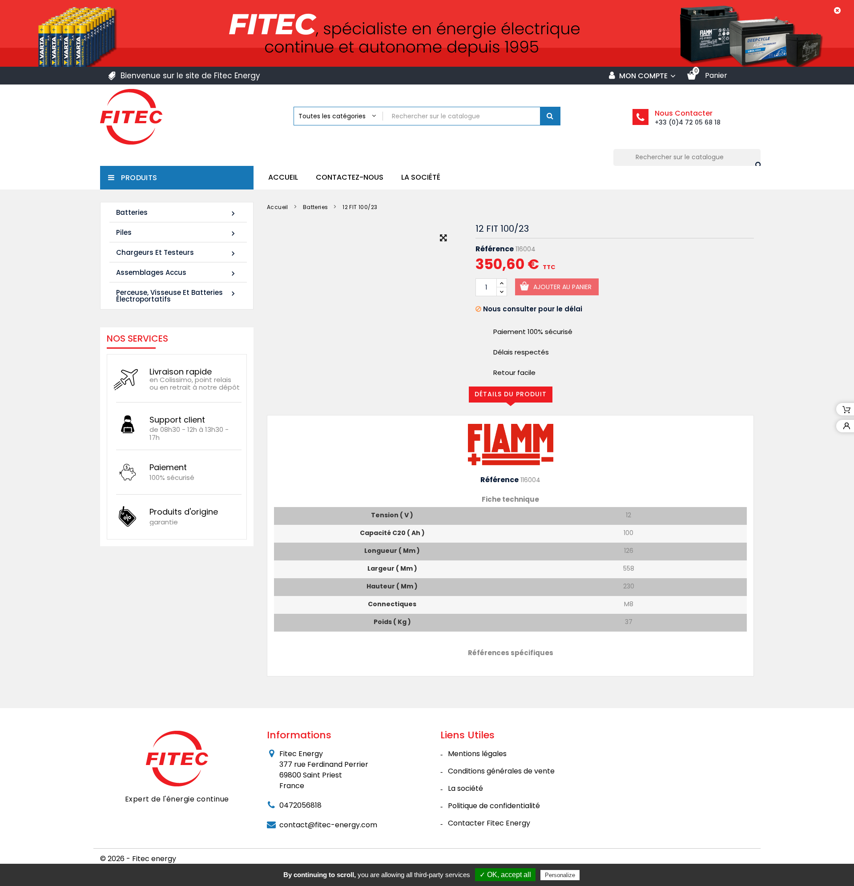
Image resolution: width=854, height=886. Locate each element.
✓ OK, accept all (505, 874)
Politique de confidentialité (494, 806)
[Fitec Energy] (177, 758)
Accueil (283, 177)
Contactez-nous (349, 177)
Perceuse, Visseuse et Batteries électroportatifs (177, 296)
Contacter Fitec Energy (489, 823)
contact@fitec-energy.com (328, 825)
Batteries (177, 213)
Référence (494, 249)
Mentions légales (477, 754)
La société (420, 177)
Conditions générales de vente (501, 771)
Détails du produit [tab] (511, 394)
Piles (177, 233)
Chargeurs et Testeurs (177, 253)
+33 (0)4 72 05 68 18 (688, 122)
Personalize (560, 875)
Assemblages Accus (177, 273)
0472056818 (300, 805)
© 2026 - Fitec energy (138, 859)
